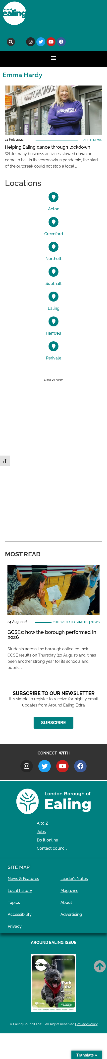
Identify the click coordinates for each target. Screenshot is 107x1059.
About (66, 902)
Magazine (69, 890)
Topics (14, 902)
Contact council (52, 848)
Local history (20, 890)
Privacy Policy (87, 1024)
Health (85, 140)
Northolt (53, 258)
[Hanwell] (53, 321)
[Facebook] (61, 41)
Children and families (70, 622)
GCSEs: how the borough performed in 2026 (51, 634)
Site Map (19, 867)
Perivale (53, 358)
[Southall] (53, 272)
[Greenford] (53, 222)
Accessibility (20, 914)
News (97, 140)
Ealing (53, 308)
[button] (11, 42)
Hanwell (53, 333)
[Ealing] (53, 297)
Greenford (53, 233)
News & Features (23, 878)
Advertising (71, 914)
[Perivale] (53, 346)
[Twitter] (40, 41)
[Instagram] (30, 41)
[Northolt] (53, 247)
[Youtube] (51, 41)
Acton (53, 209)
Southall (53, 283)
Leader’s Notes (74, 878)
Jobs (41, 831)
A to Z (42, 823)
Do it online (47, 840)
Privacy (15, 926)
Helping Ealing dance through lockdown (47, 147)
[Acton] (53, 197)
